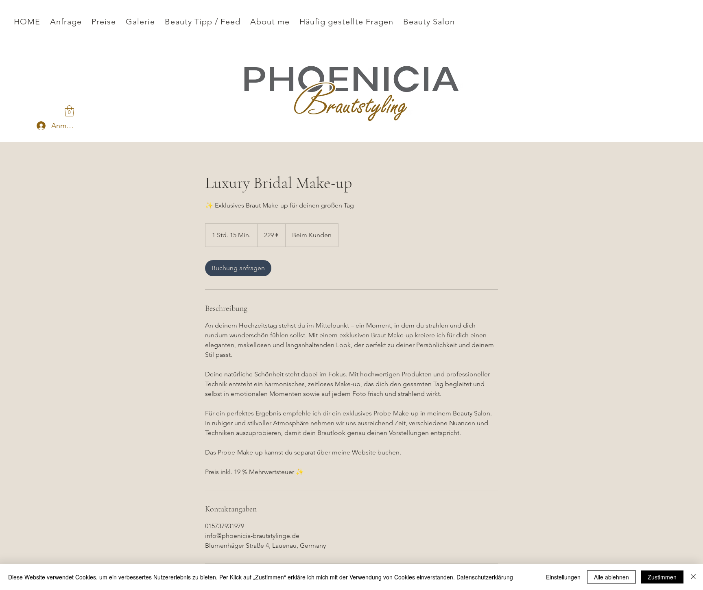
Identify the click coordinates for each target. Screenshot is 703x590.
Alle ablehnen (611, 577)
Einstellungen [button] (563, 577)
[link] (238, 268)
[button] (69, 110)
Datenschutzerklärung (484, 577)
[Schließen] (693, 576)
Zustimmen (662, 577)
